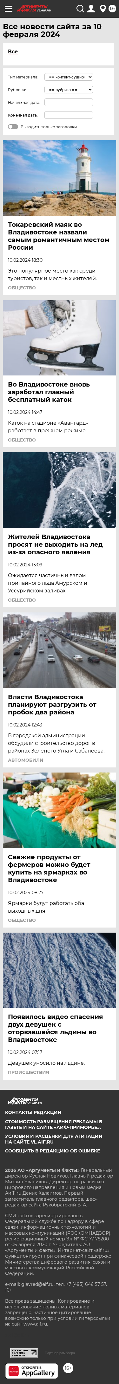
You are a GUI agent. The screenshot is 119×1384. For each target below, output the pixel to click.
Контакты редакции (33, 1112)
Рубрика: (17, 89)
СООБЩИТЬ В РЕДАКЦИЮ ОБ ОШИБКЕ (52, 1151)
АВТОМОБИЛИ (25, 760)
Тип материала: (23, 77)
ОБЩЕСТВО (22, 288)
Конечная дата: (23, 115)
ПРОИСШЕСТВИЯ (28, 1072)
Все (13, 52)
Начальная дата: (24, 102)
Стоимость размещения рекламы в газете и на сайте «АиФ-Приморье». (53, 1124)
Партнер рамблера (60, 1353)
